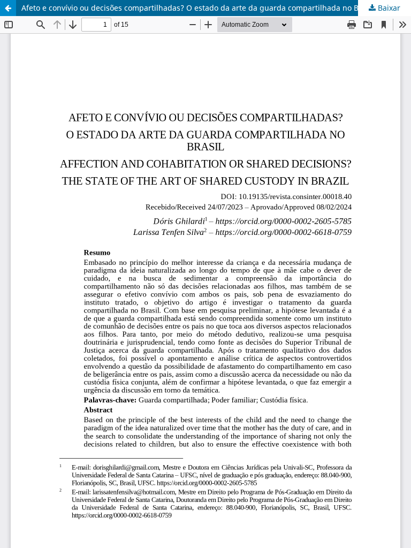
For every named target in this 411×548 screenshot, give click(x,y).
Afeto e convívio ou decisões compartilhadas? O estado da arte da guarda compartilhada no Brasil (197, 8)
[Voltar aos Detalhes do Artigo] (8, 8)
